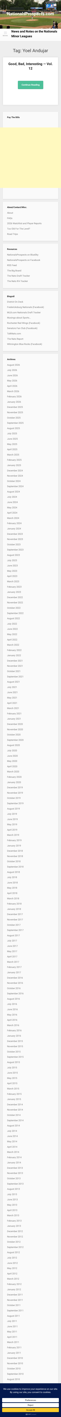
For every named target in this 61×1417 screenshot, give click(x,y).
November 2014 (15, 1109)
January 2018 (14, 909)
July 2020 (12, 750)
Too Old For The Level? (18, 228)
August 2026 (13, 365)
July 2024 (12, 497)
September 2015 (15, 1057)
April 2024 (12, 512)
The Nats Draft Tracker (18, 275)
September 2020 (15, 740)
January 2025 (14, 465)
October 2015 (14, 1051)
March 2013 (13, 1215)
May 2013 (12, 1205)
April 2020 (12, 766)
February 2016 (14, 1030)
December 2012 (15, 1231)
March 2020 (13, 771)
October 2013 (14, 1178)
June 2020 (12, 756)
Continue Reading (31, 84)
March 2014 (13, 1152)
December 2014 (15, 1104)
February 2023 (14, 586)
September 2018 (15, 866)
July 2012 (12, 1257)
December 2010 (15, 1358)
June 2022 (12, 629)
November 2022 (15, 602)
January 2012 (14, 1289)
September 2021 (15, 676)
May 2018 (12, 887)
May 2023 (12, 571)
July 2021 (12, 687)
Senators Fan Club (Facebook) (22, 328)
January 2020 (14, 782)
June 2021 (12, 692)
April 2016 (12, 1020)
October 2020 (14, 734)
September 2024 (15, 486)
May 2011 (12, 1331)
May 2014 (12, 1141)
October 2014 (14, 1115)
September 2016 (15, 993)
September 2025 (15, 423)
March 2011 (13, 1342)
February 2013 (14, 1220)
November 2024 (15, 475)
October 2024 (14, 481)
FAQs (9, 218)
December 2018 (15, 851)
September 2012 (15, 1247)
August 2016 (13, 999)
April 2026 (12, 386)
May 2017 (12, 951)
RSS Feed (12, 265)
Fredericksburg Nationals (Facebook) (25, 307)
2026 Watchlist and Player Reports (24, 223)
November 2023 (15, 539)
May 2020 (12, 761)
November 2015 (15, 1046)
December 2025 (15, 407)
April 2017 (12, 956)
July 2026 (12, 370)
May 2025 (12, 444)
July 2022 (12, 623)
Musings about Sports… (19, 317)
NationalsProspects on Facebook (23, 260)
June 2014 (12, 1136)
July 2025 (12, 433)
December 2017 (15, 914)
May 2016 (12, 1014)
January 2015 (14, 1099)
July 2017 (12, 940)
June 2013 (12, 1199)
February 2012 (14, 1284)
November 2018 (15, 856)
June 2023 (12, 565)
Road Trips (12, 234)
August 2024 (13, 491)
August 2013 (13, 1189)
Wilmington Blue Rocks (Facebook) (24, 344)
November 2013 (15, 1173)
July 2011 (12, 1321)
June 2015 (12, 1072)
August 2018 (13, 872)
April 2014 (12, 1146)
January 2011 (14, 1353)
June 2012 (12, 1263)
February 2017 (14, 967)
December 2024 (15, 470)
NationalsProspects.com (30, 13)
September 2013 (15, 1183)
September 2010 (15, 1374)
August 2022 (13, 618)
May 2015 (12, 1078)
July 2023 (12, 560)
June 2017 (12, 946)
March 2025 (13, 454)
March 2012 (13, 1278)
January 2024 (14, 528)
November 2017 (15, 919)
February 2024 (14, 523)
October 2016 (14, 988)
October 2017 (14, 925)
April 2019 (12, 829)
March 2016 (13, 1025)
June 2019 (12, 819)
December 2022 (15, 597)
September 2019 (15, 803)
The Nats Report (15, 339)
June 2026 (12, 375)
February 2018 (14, 903)
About (10, 213)
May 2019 (12, 824)
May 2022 (12, 634)
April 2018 (12, 893)
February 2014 (14, 1157)
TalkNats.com (14, 333)
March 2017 (13, 962)
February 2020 (14, 777)
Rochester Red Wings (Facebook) (23, 323)
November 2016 (15, 983)
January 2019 (14, 845)
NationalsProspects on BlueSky (22, 254)
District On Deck (15, 301)
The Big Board (14, 270)
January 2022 (14, 655)
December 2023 (15, 534)
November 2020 (15, 729)
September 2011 (15, 1310)
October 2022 (14, 608)
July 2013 (12, 1194)
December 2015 (15, 1041)
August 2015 (13, 1062)
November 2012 (15, 1236)
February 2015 (14, 1094)
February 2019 (14, 840)
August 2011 (13, 1316)
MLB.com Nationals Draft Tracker (24, 312)
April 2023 (12, 576)
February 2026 (14, 396)
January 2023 (14, 592)
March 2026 (13, 391)
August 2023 (13, 555)
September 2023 (15, 549)
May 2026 (12, 380)
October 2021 (14, 671)
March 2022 (13, 645)
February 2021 (14, 713)
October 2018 (14, 861)
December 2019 (15, 787)
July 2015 (12, 1067)
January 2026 (14, 402)
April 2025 (12, 449)
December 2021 (15, 660)
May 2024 (12, 507)
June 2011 (12, 1326)
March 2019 (13, 835)
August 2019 (13, 808)
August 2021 (13, 681)
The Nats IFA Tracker (17, 281)
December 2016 (15, 977)
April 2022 (12, 639)
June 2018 (12, 882)
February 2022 (14, 650)
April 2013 (12, 1210)
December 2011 (15, 1294)
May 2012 (12, 1268)
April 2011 (12, 1337)
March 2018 (13, 898)
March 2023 (13, 581)
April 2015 (12, 1083)
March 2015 (13, 1088)
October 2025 (14, 417)
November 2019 (15, 792)
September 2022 (15, 613)
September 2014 (15, 1120)
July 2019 (12, 814)
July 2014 (12, 1131)
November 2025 (15, 412)
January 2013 (14, 1226)
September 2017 (15, 930)
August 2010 (13, 1379)
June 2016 (12, 1009)
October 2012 (14, 1241)
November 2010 (15, 1363)
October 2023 (14, 544)
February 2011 (14, 1347)
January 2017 (14, 972)
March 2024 (13, 518)
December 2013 (15, 1168)
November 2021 (15, 666)
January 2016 (14, 1035)
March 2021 (13, 708)
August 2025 (13, 428)
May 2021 (12, 697)
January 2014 (14, 1162)
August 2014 (13, 1125)
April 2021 (12, 703)
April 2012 (12, 1273)
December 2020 (15, 724)
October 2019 (14, 798)
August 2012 (13, 1252)
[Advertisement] (30, 157)
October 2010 (14, 1368)
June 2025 (12, 438)
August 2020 (13, 745)
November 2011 (15, 1300)
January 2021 (14, 718)
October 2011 (14, 1305)
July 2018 (12, 877)
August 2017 (13, 935)
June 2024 (12, 502)
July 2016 (12, 1004)
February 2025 (14, 460)
